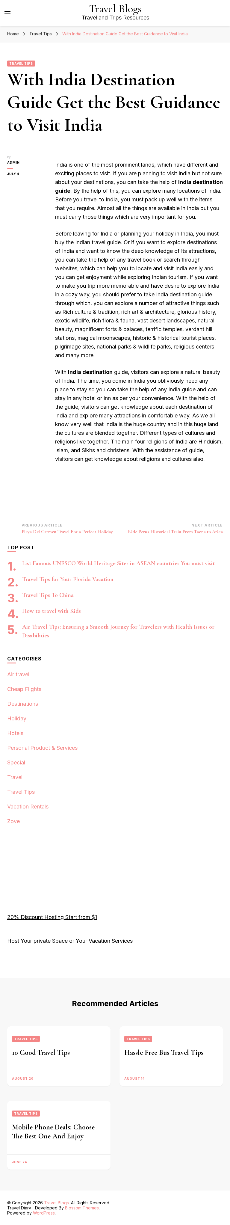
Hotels (15, 733)
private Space (51, 941)
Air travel (18, 674)
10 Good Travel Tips (41, 1052)
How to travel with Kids (51, 611)
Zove (13, 821)
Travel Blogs (115, 9)
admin (13, 162)
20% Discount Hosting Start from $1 (52, 917)
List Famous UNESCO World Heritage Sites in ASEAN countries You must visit (118, 563)
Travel (14, 777)
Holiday (16, 718)
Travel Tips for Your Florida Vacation (68, 579)
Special (16, 762)
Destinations (22, 704)
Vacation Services (111, 941)
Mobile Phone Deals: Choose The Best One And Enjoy (53, 1131)
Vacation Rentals (28, 806)
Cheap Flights (24, 689)
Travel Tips (21, 63)
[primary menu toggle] (7, 13)
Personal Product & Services (42, 748)
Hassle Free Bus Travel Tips (163, 1052)
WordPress (44, 1212)
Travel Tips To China (48, 595)
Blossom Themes (82, 1207)
